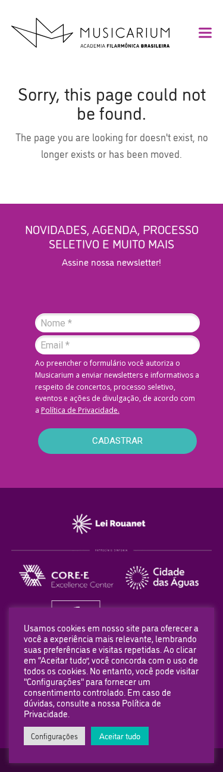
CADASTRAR (117, 440)
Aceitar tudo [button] (119, 735)
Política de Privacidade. (80, 410)
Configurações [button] (54, 735)
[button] (205, 33)
